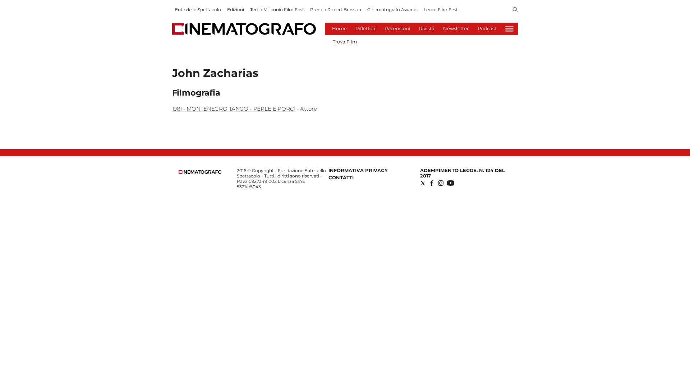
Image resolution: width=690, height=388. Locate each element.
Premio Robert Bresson (335, 9)
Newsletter (456, 28)
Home (339, 28)
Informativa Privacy (358, 170)
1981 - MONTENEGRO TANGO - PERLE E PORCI (233, 108)
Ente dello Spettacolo (198, 9)
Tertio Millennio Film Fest (277, 9)
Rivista (426, 28)
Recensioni (397, 28)
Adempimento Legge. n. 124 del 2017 (462, 173)
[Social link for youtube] (450, 183)
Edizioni (235, 9)
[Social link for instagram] (440, 183)
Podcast (487, 28)
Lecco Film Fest (441, 9)
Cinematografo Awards (392, 9)
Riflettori (365, 28)
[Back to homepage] (200, 172)
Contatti (341, 177)
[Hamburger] (509, 29)
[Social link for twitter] (423, 183)
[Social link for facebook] (431, 183)
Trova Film (345, 42)
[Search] (515, 10)
